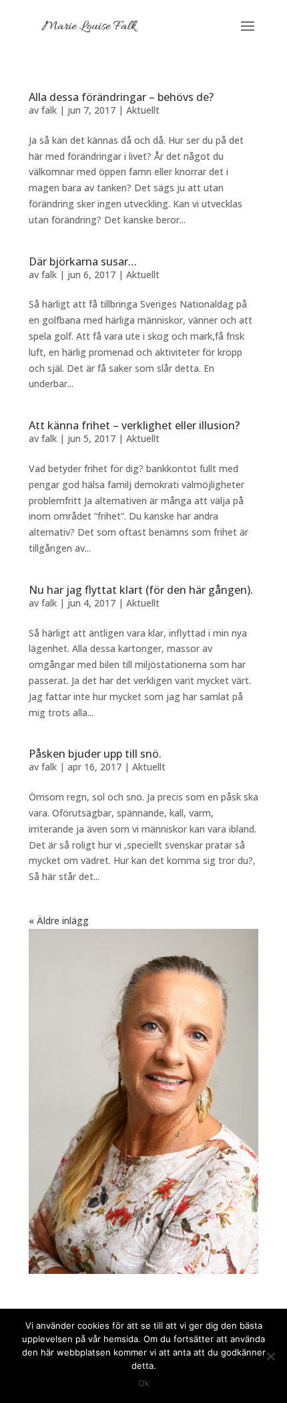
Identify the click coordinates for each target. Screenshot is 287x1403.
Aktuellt (143, 110)
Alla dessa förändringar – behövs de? (121, 97)
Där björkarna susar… (83, 261)
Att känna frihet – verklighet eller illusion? (134, 425)
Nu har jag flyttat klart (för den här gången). (141, 589)
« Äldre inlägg (59, 920)
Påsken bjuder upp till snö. (95, 753)
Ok (144, 1383)
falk (49, 110)
